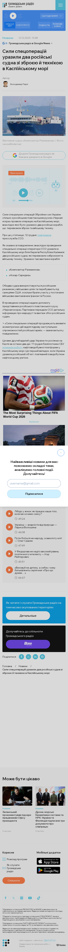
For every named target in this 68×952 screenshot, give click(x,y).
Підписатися (34, 493)
